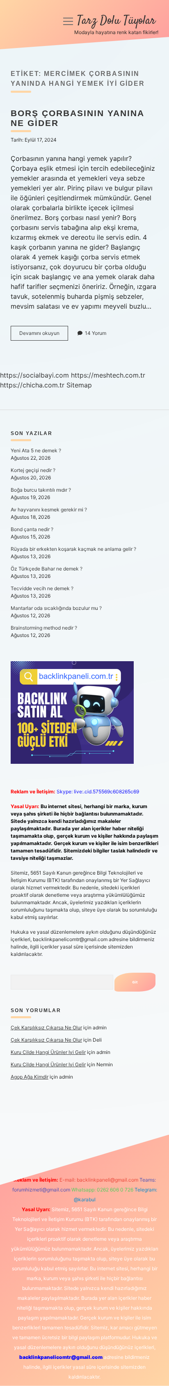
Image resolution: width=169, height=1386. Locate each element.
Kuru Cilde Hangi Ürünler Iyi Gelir (48, 1052)
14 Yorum (95, 333)
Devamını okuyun (43, 335)
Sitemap (79, 385)
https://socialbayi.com (34, 375)
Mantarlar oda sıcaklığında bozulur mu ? (56, 608)
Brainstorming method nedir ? (44, 628)
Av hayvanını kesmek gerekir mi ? (49, 509)
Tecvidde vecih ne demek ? (42, 588)
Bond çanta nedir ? (32, 529)
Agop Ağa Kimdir (29, 1077)
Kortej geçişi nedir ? (33, 470)
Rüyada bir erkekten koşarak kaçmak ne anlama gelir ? (73, 549)
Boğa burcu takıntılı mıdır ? (41, 490)
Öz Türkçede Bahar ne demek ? (46, 569)
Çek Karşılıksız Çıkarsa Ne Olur (46, 1027)
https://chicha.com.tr (32, 385)
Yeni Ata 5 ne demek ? (36, 450)
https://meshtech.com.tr (108, 375)
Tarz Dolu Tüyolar (116, 21)
